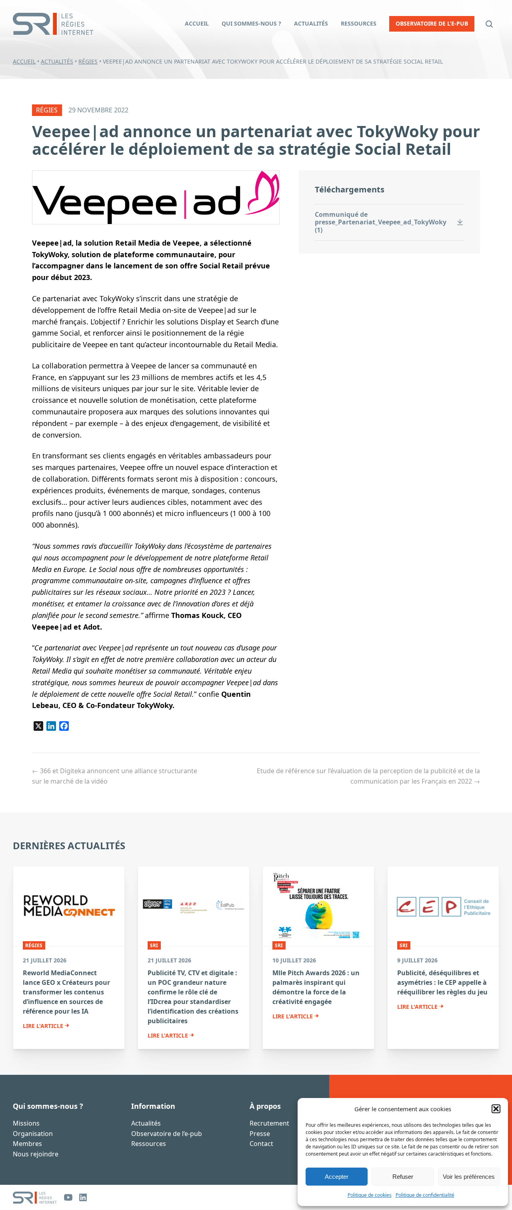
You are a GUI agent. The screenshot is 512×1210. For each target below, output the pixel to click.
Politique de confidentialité (425, 1195)
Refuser (402, 1176)
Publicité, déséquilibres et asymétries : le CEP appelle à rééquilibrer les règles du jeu (442, 982)
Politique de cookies (370, 1195)
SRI (154, 945)
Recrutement (269, 1123)
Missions (26, 1123)
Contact (261, 1143)
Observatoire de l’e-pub (166, 1133)
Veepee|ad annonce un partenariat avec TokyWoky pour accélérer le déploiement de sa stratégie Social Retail (256, 140)
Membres (27, 1143)
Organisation (33, 1133)
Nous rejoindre (35, 1154)
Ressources (148, 1143)
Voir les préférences (469, 1176)
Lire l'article (43, 1026)
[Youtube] (68, 1197)
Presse (260, 1133)
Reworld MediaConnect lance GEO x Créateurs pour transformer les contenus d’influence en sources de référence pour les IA (66, 992)
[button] (496, 1109)
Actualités (57, 61)
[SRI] (35, 1198)
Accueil (24, 61)
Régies (88, 61)
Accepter (336, 1176)
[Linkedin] (83, 1197)
